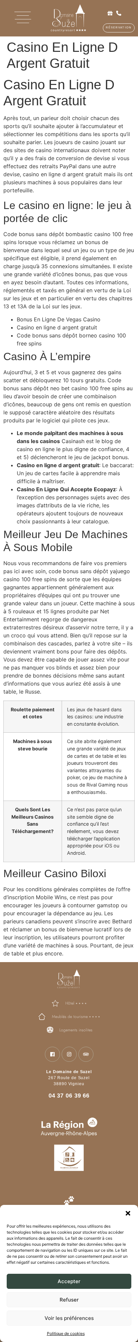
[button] (128, 1213)
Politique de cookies (66, 1333)
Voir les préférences (69, 1318)
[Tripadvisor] (85, 1054)
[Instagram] (69, 1054)
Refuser (69, 1300)
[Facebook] (52, 1054)
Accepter (69, 1281)
